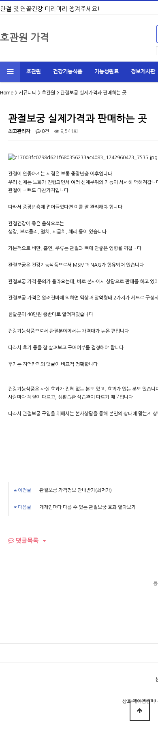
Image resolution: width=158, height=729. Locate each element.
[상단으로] (140, 711)
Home (6, 92)
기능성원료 (106, 71)
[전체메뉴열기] (10, 72)
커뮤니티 (27, 92)
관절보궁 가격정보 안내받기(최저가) (75, 490)
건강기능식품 (67, 71)
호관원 (33, 71)
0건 (45, 131)
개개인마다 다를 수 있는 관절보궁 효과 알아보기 (87, 507)
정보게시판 (143, 71)
